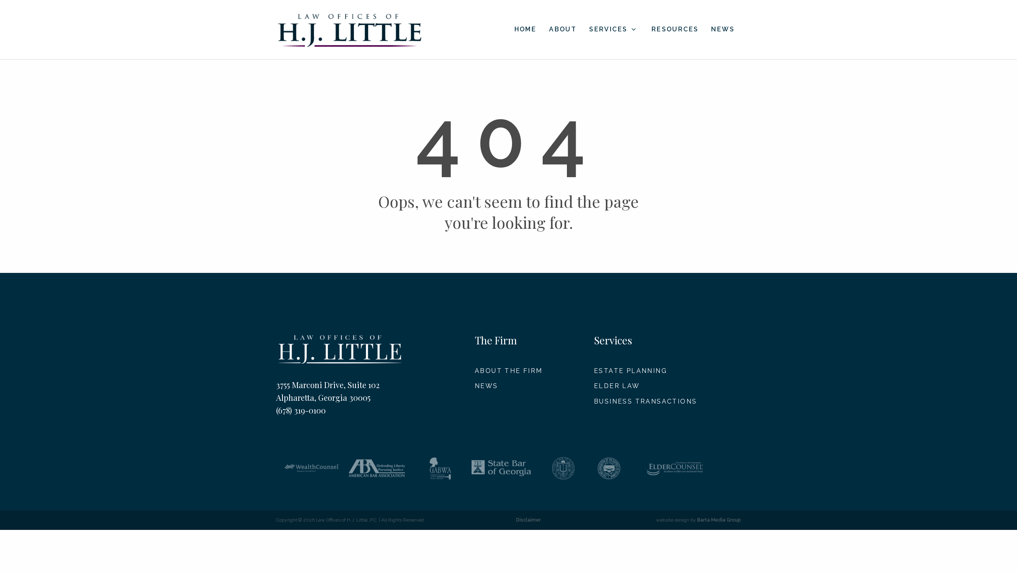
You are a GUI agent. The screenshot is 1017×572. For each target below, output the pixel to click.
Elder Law (617, 386)
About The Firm (509, 371)
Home (525, 29)
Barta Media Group (719, 520)
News (723, 29)
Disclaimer (528, 520)
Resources (675, 29)
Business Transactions (645, 401)
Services (608, 29)
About (562, 29)
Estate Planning (630, 371)
